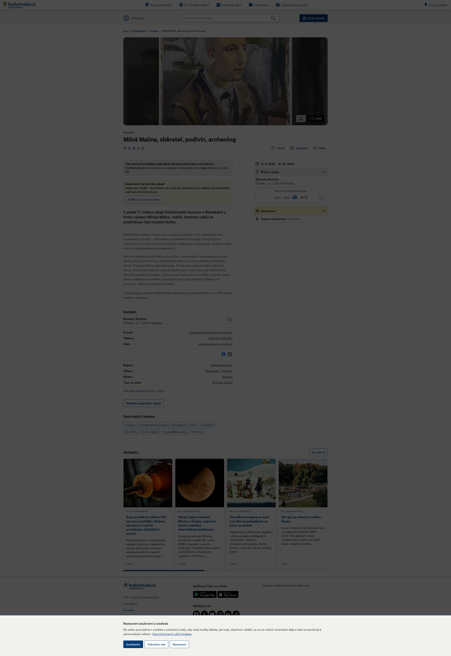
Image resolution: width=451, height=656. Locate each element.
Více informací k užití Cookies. (172, 634)
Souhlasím (133, 644)
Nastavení (179, 644)
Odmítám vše (156, 644)
